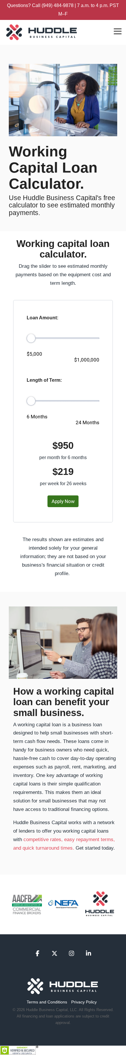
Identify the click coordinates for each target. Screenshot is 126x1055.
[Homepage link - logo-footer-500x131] (63, 992)
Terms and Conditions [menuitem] (47, 1002)
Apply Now (63, 501)
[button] (118, 30)
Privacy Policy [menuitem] (84, 1002)
